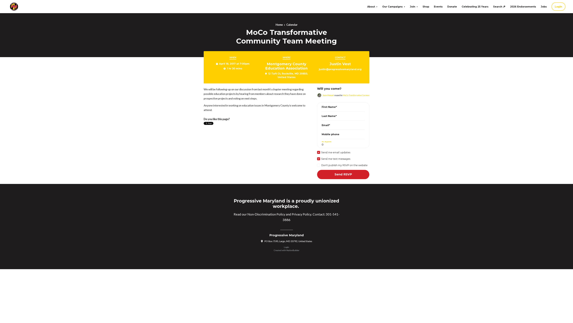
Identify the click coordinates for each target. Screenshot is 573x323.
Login (558, 6)
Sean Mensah (328, 95)
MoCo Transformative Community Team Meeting (363, 95)
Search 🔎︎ (499, 6)
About (371, 6)
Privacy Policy (301, 214)
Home (279, 24)
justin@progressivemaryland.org (340, 69)
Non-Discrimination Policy (266, 214)
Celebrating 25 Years (475, 6)
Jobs (544, 6)
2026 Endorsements (523, 6)
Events (438, 6)
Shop (426, 6)
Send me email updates (335, 152)
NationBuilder (292, 250)
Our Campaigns (392, 6)
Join (413, 6)
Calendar (292, 24)
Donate (452, 6)
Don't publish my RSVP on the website (344, 165)
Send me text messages (335, 158)
